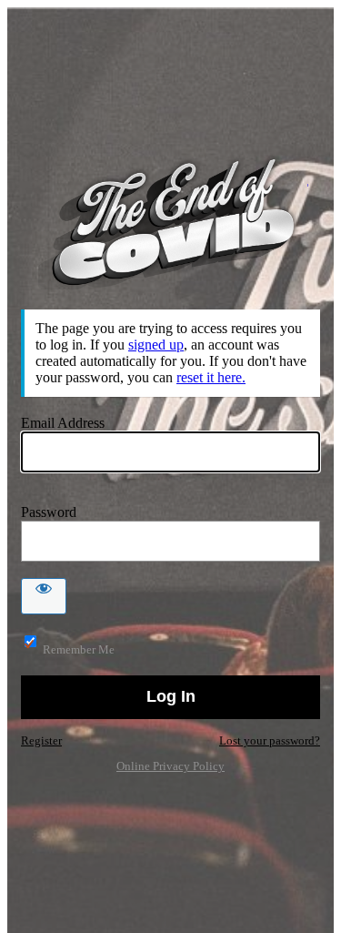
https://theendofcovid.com (171, 222)
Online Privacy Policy (170, 766)
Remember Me (79, 649)
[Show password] (43, 596)
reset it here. (211, 377)
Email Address (63, 423)
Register (41, 740)
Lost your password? (269, 740)
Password (48, 512)
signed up (156, 344)
